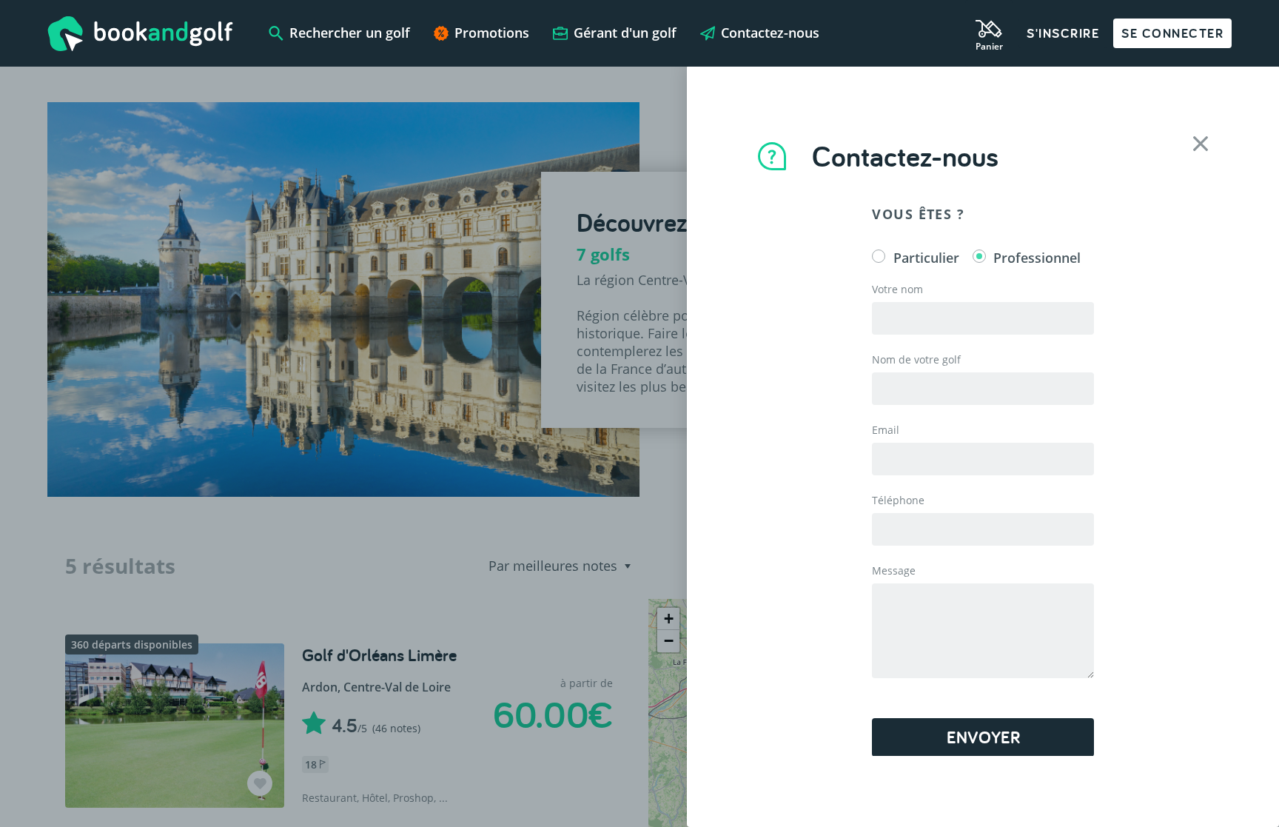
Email (885, 430)
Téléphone (898, 500)
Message (894, 570)
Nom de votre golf (916, 359)
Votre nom (897, 289)
